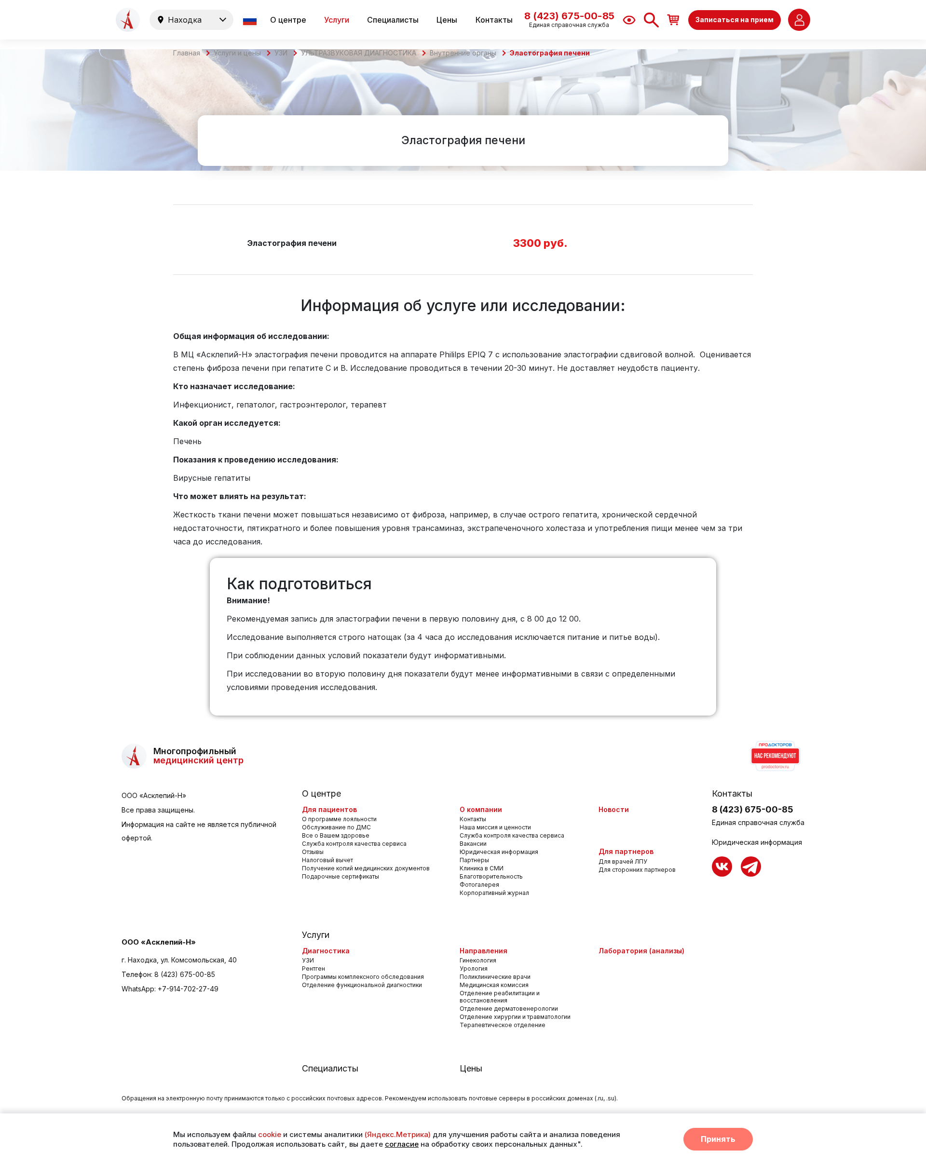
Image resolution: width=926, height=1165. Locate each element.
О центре (288, 20)
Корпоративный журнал (494, 892)
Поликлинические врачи (495, 976)
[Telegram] (751, 866)
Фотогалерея (479, 884)
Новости (614, 809)
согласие (402, 1144)
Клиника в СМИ (482, 868)
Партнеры (474, 860)
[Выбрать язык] (251, 20)
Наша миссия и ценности (495, 827)
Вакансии (473, 843)
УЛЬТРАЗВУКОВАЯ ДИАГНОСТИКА (358, 53)
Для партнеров (626, 851)
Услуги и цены (237, 53)
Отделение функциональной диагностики (362, 985)
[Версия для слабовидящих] (629, 20)
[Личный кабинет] (799, 20)
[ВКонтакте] (722, 866)
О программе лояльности (339, 819)
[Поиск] (651, 20)
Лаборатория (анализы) (641, 951)
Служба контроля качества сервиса (354, 843)
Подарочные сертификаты (340, 876)
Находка (185, 20)
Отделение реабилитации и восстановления (500, 996)
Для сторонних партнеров (637, 869)
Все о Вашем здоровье (335, 835)
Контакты (494, 20)
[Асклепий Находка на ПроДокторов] (774, 756)
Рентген (313, 968)
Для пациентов (329, 809)
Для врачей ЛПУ (623, 861)
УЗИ (280, 53)
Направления (483, 951)
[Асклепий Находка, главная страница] (128, 20)
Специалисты (393, 20)
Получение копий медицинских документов (366, 868)
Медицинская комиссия (494, 985)
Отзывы (313, 851)
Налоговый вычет (327, 860)
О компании (481, 809)
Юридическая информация (499, 851)
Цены (446, 20)
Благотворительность (491, 876)
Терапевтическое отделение (502, 1025)
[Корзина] (673, 20)
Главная (186, 53)
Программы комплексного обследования (363, 976)
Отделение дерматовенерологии (509, 1008)
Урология (474, 968)
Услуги (336, 20)
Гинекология (478, 960)
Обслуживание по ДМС (336, 827)
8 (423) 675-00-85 (184, 974)
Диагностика (326, 951)
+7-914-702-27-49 (188, 989)
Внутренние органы (463, 53)
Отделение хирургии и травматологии (515, 1016)
